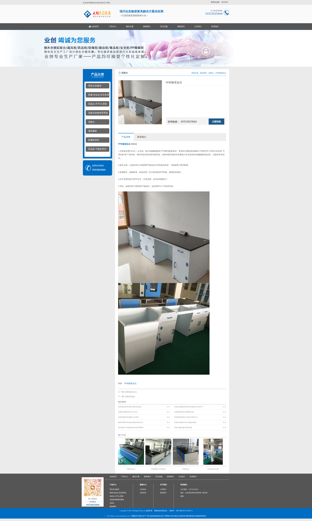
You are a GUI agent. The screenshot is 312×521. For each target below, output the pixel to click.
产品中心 (112, 26)
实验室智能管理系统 (98, 113)
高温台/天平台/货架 (97, 104)
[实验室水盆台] (131, 451)
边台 (129, 143)
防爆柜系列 (93, 140)
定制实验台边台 (131, 392)
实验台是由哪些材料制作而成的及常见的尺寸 (189, 407)
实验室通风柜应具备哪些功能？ (184, 412)
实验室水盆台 (131, 469)
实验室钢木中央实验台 (158, 469)
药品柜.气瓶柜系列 (97, 149)
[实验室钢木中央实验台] (158, 451)
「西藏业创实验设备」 (161, 511)
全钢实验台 (185, 469)
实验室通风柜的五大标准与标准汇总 (186, 417)
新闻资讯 (181, 26)
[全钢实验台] (186, 451)
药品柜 (181, 516)
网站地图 (216, 2)
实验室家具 (189, 516)
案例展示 (147, 26)
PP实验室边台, (130, 383)
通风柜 (167, 516)
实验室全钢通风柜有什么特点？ (128, 412)
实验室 (124, 143)
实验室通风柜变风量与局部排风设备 (129, 407)
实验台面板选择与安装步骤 (183, 427)
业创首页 (95, 26)
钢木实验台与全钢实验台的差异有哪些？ (131, 427)
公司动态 (143, 489)
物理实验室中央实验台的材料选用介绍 (130, 422)
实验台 (91, 122)
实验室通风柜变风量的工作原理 (128, 417)
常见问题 (164, 26)
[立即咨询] (216, 121)
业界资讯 (143, 493)
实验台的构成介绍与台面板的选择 (185, 422)
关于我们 (163, 485)
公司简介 (198, 26)
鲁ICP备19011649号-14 (184, 511)
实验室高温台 (130, 396)
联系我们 (215, 26)
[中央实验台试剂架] (213, 451)
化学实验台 (174, 516)
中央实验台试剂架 (213, 469)
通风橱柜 (92, 131)
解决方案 (129, 26)
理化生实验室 (94, 86)
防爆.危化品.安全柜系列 (97, 95)
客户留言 (225, 2)
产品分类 (97, 75)
